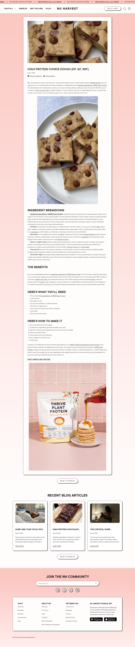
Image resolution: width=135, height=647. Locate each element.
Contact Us (70, 607)
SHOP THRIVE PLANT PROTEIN (39, 359)
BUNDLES (23, 8)
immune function (63, 239)
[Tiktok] (71, 590)
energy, (93, 279)
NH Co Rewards (47, 621)
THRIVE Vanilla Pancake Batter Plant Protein (84, 345)
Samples (21, 610)
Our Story (45, 610)
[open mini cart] (129, 8)
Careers (44, 617)
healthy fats (39, 279)
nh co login (113, 8)
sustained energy (90, 234)
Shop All (8, 8)
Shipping (69, 610)
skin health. (86, 247)
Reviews (45, 607)
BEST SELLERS (36, 8)
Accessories (22, 617)
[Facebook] (64, 590)
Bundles (20, 614)
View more (19, 546)
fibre (98, 227)
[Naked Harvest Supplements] (67, 8)
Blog (48, 8)
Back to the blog (67, 481)
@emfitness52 (96, 83)
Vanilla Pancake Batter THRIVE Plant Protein (92, 85)
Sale (19, 621)
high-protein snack (42, 90)
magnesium (34, 232)
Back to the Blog (67, 557)
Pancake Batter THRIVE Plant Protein (52, 296)
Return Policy (70, 617)
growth (42, 282)
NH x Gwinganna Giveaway (51, 625)
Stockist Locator (71, 621)
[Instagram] (58, 590)
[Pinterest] (77, 590)
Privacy (68, 614)
